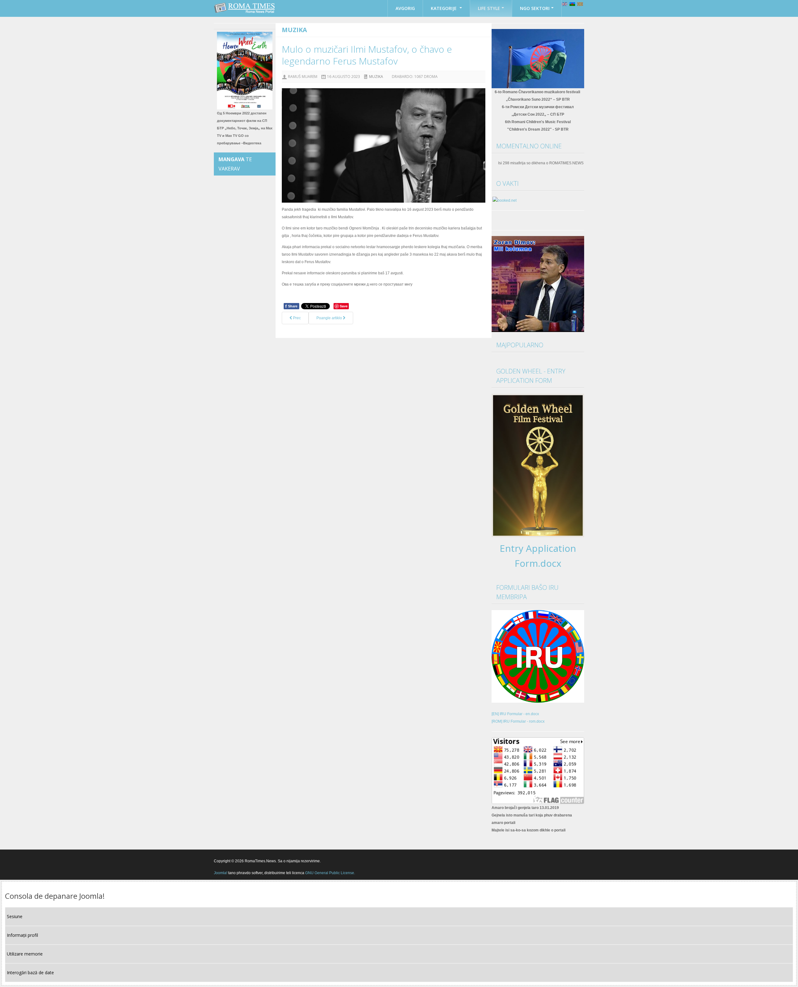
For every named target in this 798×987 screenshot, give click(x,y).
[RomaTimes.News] (245, 7)
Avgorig (405, 8)
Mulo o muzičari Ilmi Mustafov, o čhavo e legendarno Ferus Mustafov (367, 55)
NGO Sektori (535, 8)
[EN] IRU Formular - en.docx (515, 714)
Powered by (555, 861)
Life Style (489, 8)
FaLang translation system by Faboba (307, 334)
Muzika (376, 76)
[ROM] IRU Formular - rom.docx (518, 721)
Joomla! (220, 873)
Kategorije (444, 8)
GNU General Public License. (330, 873)
